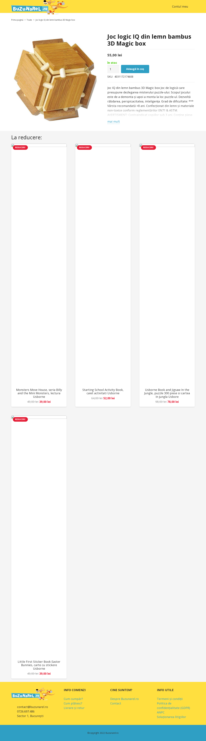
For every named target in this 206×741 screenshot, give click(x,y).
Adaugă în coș (135, 69)
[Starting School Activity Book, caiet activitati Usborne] (103, 264)
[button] (192, 6)
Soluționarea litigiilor (171, 717)
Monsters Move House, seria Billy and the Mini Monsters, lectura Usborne (39, 393)
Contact (115, 703)
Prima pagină (17, 20)
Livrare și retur (74, 708)
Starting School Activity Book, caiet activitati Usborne (103, 391)
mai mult (113, 121)
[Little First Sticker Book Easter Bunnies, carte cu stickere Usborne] (39, 536)
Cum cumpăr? (73, 699)
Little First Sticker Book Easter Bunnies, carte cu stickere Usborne (39, 665)
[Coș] (163, 6)
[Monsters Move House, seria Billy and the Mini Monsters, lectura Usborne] (39, 264)
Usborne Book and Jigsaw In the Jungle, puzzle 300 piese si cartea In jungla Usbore (167, 393)
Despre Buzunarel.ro (124, 699)
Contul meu (180, 6)
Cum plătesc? (73, 703)
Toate (29, 20)
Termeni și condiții (170, 699)
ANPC (160, 712)
